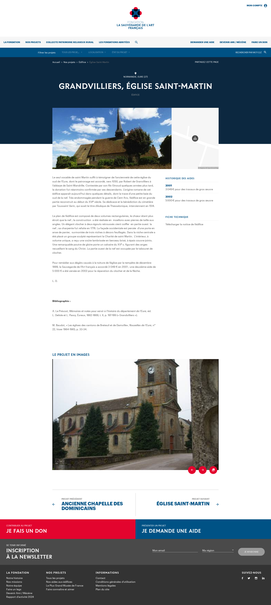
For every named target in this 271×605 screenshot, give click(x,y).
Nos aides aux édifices (59, 581)
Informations (107, 572)
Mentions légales (106, 585)
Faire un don (259, 42)
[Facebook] (242, 578)
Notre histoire (14, 577)
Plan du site (102, 589)
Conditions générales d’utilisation (116, 581)
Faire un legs (13, 589)
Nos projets (33, 42)
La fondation (12, 42)
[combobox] (72, 52)
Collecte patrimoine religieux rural (70, 42)
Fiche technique (176, 217)
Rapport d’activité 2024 (20, 596)
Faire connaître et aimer (60, 589)
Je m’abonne (251, 552)
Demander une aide (202, 42)
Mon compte (254, 5)
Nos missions (14, 581)
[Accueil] (135, 18)
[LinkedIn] (263, 578)
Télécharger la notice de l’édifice (184, 224)
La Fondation (17, 572)
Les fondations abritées (114, 42)
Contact (100, 577)
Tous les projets (55, 577)
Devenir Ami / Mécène (233, 42)
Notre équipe (14, 585)
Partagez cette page (207, 62)
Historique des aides (179, 178)
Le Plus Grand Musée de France (64, 585)
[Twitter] (248, 578)
